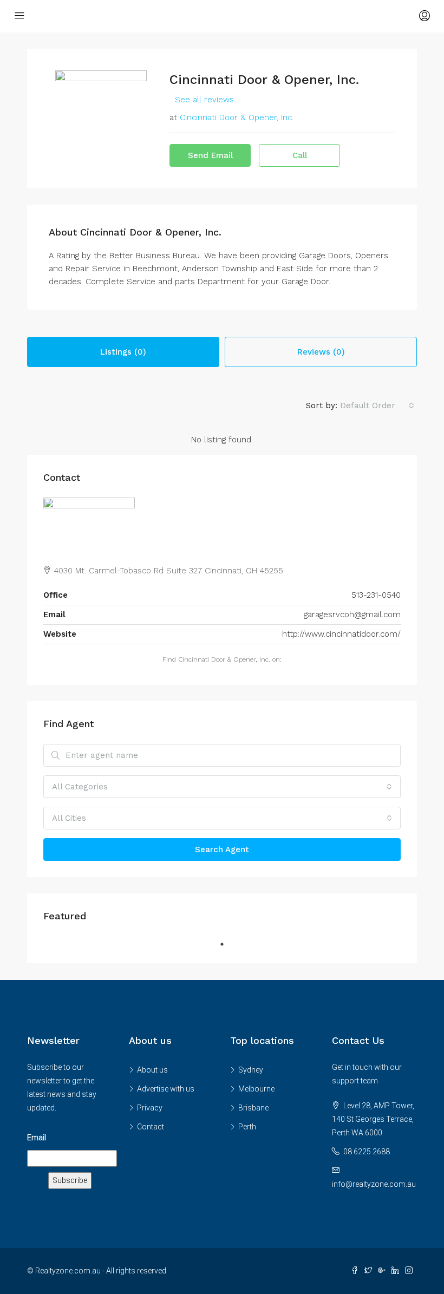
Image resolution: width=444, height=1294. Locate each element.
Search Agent (222, 849)
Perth (247, 1126)
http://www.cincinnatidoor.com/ (341, 634)
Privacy (149, 1107)
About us (152, 1070)
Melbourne (256, 1088)
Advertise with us (165, 1088)
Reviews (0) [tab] (321, 352)
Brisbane (253, 1107)
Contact (150, 1126)
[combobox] (377, 405)
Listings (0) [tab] (123, 352)
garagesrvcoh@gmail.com (352, 614)
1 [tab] (227, 944)
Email (36, 1137)
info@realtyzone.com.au (374, 1184)
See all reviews (204, 99)
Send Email (210, 155)
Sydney (250, 1070)
